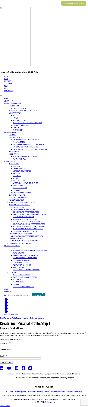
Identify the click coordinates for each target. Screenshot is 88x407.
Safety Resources (20, 267)
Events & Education (12, 132)
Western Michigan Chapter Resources (28, 229)
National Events (15, 137)
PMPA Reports (18, 282)
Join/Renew (8, 83)
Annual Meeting (19, 142)
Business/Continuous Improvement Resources (31, 250)
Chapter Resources (16, 207)
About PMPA (9, 101)
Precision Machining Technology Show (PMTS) (31, 149)
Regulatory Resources (22, 265)
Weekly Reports (19, 185)
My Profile (8, 81)
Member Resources (16, 200)
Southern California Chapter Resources (29, 226)
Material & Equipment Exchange (25, 183)
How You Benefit (15, 106)
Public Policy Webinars (18, 197)
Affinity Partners (16, 113)
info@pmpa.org (49, 402)
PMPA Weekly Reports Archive (20, 243)
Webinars (16, 190)
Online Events (14, 154)
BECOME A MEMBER (11, 314)
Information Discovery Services (38, 391)
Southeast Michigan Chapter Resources (29, 224)
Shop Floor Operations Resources (26, 270)
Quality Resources (20, 263)
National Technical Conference (25, 147)
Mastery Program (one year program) (28, 144)
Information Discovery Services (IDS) (27, 123)
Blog (6, 88)
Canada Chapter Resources (24, 209)
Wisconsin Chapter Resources (25, 231)
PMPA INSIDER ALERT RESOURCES (20, 234)
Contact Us (8, 91)
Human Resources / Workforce (25, 258)
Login (6, 79)
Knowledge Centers (12, 246)
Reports (16, 178)
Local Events (14, 152)
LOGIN (6, 76)
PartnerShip (18, 130)
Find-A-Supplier (19, 180)
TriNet (15, 118)
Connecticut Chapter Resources (26, 212)
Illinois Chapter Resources (23, 217)
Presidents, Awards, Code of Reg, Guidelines (26, 236)
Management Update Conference (26, 139)
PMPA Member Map (16, 238)
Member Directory (20, 168)
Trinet (11, 391)
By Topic (12, 248)
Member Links (14, 164)
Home (6, 98)
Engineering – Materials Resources (27, 255)
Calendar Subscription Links (20, 193)
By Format (13, 272)
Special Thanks (5, 406)
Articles (16, 173)
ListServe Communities (22, 171)
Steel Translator (20, 188)
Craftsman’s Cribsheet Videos (25, 277)
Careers (7, 291)
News (6, 86)
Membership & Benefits (13, 103)
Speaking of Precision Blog (23, 287)
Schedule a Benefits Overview (74, 3)
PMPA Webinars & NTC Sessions (25, 156)
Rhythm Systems (19, 120)
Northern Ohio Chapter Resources (26, 221)
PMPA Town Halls (20, 159)
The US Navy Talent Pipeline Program (23, 241)
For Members (9, 161)
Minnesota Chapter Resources (25, 219)
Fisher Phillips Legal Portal (19, 205)
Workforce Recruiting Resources (22, 202)
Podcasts (17, 176)
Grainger (16, 127)
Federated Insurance (21, 125)
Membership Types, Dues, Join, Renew (23, 111)
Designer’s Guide (19, 253)
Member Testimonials (17, 108)
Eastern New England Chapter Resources (29, 214)
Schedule (12, 135)
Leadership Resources (21, 260)
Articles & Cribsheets (21, 275)
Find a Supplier (17, 318)
